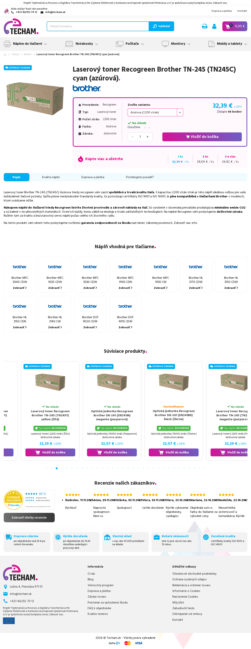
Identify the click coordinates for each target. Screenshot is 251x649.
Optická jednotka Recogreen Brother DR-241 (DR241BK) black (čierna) (157, 415)
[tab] (46, 468)
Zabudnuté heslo (183, 608)
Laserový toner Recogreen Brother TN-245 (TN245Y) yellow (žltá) (33, 415)
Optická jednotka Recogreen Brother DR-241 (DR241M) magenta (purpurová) (95, 415)
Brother (28, 54)
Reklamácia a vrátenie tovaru (191, 585)
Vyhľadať (164, 26)
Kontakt (242, 11)
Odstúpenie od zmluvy (187, 614)
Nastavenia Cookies (185, 597)
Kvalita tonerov (98, 614)
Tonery (15, 54)
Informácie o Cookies (186, 591)
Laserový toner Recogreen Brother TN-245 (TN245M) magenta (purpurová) (218, 415)
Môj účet (178, 603)
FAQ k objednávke (99, 608)
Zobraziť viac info (185, 223)
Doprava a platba (222, 11)
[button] (205, 26)
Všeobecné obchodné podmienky (194, 574)
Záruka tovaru (97, 597)
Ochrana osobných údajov (189, 579)
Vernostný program (101, 585)
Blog (91, 579)
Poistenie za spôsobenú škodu (108, 603)
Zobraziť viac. (220, 3)
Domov (5, 54)
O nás (91, 574)
